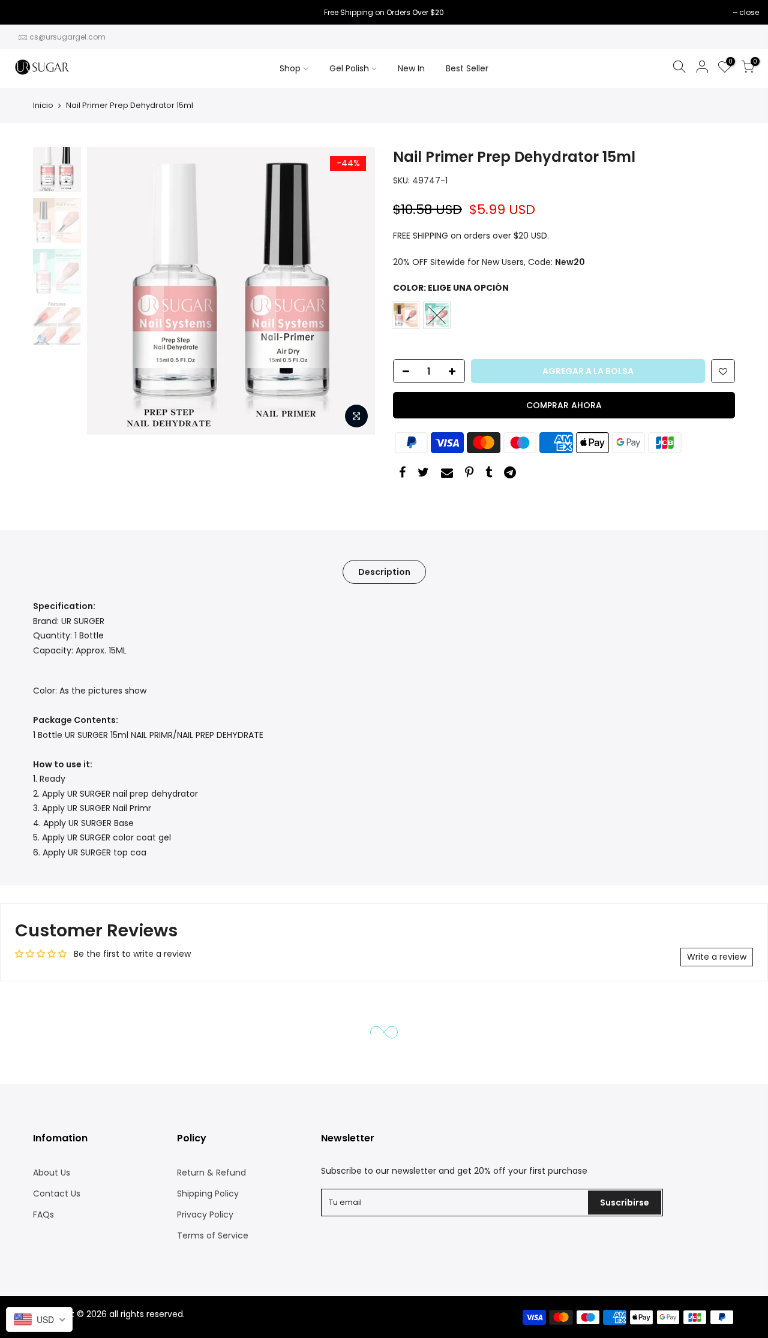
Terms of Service (212, 1235)
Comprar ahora (564, 405)
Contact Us (56, 1194)
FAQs (43, 1215)
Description (384, 572)
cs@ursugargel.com (67, 37)
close (25, 12)
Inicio (43, 105)
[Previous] (108, 290)
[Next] (354, 290)
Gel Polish (349, 68)
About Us (51, 1173)
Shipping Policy (208, 1194)
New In (411, 68)
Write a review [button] (716, 957)
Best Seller (467, 68)
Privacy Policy (205, 1215)
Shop (290, 68)
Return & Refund (211, 1173)
